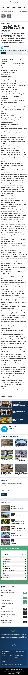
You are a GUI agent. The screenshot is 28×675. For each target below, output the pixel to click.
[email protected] (6, 74)
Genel (2, 7)
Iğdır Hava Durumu (20, 651)
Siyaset (14, 7)
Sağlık (19, 7)
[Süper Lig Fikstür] (26, 587)
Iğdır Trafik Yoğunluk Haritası (20, 656)
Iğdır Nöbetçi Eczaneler (6, 652)
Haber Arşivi (19, 664)
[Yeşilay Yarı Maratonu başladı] (21, 442)
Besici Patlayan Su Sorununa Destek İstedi (17, 509)
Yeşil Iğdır (11, 428)
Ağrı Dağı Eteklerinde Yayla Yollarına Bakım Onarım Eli (6, 473)
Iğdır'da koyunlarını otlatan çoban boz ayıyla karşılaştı (21, 473)
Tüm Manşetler (19, 660)
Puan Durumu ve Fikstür (6, 661)
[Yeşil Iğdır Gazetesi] (14, 3)
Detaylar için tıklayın (14, 582)
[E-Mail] (10, 431)
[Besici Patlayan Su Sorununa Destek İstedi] (7, 442)
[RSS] (15, 645)
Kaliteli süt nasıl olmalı (18, 515)
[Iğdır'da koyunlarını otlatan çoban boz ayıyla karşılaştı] (21, 468)
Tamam (17, 673)
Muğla (12, 526)
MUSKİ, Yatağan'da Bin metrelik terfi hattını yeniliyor (18, 529)
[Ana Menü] (1, 2)
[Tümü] (26, 502)
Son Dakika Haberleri (8, 664)
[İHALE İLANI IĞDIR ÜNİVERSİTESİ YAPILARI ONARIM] (14, 50)
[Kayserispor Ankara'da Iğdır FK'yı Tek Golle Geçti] (7, 454)
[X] (13, 645)
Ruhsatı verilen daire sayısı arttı (18, 542)
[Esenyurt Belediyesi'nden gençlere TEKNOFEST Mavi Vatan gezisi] (21, 454)
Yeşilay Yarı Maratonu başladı (18, 536)
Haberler (3, 23)
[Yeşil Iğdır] (4, 429)
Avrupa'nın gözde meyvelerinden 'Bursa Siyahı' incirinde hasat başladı (14, 11)
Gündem (8, 7)
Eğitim (24, 7)
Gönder (4, 494)
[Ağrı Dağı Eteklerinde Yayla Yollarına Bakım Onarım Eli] (7, 468)
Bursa (12, 513)
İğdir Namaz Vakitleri (8, 655)
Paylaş (4, 53)
